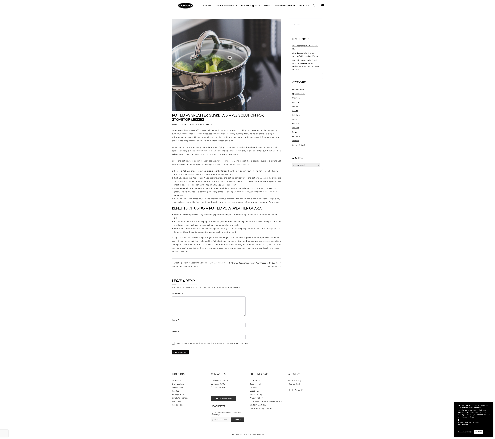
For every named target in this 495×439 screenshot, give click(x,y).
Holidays (296, 115)
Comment (177, 293)
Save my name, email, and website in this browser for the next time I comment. (212, 343)
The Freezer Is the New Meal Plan (305, 47)
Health (295, 111)
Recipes (295, 141)
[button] (212, 5)
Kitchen (295, 128)
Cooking (208, 124)
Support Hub (256, 384)
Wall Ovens (177, 401)
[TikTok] (292, 390)
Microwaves (177, 387)
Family (295, 106)
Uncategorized (298, 145)
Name (175, 320)
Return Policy (256, 394)
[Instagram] (289, 390)
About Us (303, 6)
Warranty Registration (285, 6)
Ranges (175, 391)
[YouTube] (299, 390)
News (294, 132)
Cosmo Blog (294, 384)
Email (175, 332)
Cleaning (296, 98)
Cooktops (176, 380)
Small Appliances (180, 398)
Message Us (219, 384)
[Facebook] (296, 390)
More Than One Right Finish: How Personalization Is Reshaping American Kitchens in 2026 (305, 64)
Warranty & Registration (261, 408)
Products (207, 6)
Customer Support (248, 6)
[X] (302, 390)
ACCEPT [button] (478, 432)
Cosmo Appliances (256, 434)
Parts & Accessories (225, 6)
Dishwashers (178, 384)
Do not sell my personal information (468, 423)
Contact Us (255, 380)
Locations (254, 391)
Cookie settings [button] (465, 432)
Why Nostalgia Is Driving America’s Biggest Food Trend (305, 54)
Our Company (294, 380)
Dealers (266, 6)
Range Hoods (178, 405)
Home (294, 119)
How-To (295, 123)
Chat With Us (219, 387)
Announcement (299, 89)
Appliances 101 (298, 94)
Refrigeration (178, 394)
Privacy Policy (256, 398)
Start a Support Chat (223, 398)
